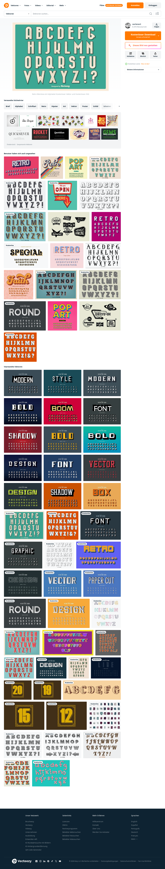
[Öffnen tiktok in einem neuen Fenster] (52, 861)
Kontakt (95, 825)
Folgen (156, 27)
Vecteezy (28, 825)
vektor (74, 106)
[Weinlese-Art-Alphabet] (25, 195)
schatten (107, 106)
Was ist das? (145, 64)
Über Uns (96, 828)
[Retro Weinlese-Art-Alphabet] (25, 226)
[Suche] (150, 13)
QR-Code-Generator (33, 850)
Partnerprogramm (69, 828)
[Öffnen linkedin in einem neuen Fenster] (44, 861)
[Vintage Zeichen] (62, 195)
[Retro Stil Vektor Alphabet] (100, 195)
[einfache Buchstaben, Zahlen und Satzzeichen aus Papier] (108, 642)
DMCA (64, 825)
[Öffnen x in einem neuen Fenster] (56, 861)
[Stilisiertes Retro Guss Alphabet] (21, 167)
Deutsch (134, 832)
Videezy (28, 828)
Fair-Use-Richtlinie (144, 861)
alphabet (19, 106)
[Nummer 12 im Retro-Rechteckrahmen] (66, 716)
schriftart (32, 106)
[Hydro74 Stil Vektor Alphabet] (103, 255)
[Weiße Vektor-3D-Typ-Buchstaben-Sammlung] (20, 347)
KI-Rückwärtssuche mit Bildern (38, 843)
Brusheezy (29, 821)
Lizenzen (66, 821)
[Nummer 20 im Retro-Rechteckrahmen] (18, 690)
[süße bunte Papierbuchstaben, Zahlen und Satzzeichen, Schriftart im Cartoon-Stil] (67, 642)
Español (134, 825)
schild (95, 106)
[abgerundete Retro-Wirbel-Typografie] (26, 255)
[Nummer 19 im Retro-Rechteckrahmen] (47, 690)
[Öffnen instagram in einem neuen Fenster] (40, 861)
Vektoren (15, 5)
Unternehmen (31, 832)
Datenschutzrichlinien (128, 861)
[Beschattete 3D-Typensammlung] (59, 555)
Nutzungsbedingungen (109, 861)
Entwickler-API (31, 839)
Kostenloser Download (143, 35)
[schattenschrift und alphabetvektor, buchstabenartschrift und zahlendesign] (62, 383)
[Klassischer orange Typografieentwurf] (17, 773)
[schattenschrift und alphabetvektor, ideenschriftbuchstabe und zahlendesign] (102, 411)
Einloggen (153, 5)
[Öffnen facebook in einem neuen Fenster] (36, 861)
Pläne (102, 5)
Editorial (50, 5)
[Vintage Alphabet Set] (100, 284)
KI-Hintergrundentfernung (36, 846)
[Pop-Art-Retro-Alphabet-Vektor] (62, 316)
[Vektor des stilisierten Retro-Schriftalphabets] (98, 555)
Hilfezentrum (97, 821)
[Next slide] (117, 106)
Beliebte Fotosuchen (70, 835)
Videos (38, 5)
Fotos (26, 5)
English (134, 821)
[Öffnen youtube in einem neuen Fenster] (60, 861)
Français (134, 835)
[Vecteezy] (6, 5)
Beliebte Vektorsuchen (71, 832)
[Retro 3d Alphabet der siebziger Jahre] (52, 167)
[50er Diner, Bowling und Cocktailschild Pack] (69, 226)
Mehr (61, 5)
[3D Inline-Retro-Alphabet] (66, 255)
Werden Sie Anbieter (100, 832)
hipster (55, 106)
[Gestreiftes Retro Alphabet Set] (62, 745)
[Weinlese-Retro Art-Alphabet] (105, 167)
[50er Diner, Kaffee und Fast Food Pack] (100, 316)
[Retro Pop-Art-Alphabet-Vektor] (76, 167)
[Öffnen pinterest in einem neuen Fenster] (48, 861)
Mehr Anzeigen (109, 134)
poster (85, 106)
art (64, 106)
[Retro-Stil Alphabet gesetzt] (56, 284)
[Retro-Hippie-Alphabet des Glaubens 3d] (18, 284)
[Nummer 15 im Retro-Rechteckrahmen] (24, 716)
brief (8, 106)
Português (135, 828)
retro (44, 106)
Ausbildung (30, 835)
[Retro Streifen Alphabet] (23, 745)
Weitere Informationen (135, 70)
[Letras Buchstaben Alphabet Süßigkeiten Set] (51, 773)
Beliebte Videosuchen (71, 839)
